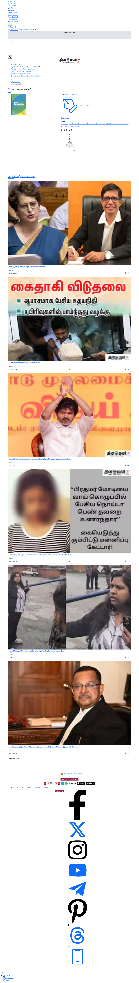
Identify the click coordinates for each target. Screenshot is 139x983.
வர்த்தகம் (66, 118)
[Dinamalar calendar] (55, 783)
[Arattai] (69, 946)
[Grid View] (9, 92)
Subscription (15, 17)
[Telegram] (77, 889)
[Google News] (69, 925)
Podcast (13, 6)
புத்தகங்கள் (14, 15)
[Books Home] (12, 79)
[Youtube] (77, 870)
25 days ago (13, 561)
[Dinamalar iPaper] (50, 783)
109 (128, 753)
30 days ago (13, 753)
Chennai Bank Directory (69, 94)
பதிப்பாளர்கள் (15, 82)
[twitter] (77, 829)
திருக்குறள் (13, 19)
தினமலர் (13, 1)
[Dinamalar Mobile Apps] (77, 956)
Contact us (29, 787)
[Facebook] (77, 805)
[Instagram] (77, 850)
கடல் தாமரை (14, 22)
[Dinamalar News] (69, 223)
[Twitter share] (69, 137)
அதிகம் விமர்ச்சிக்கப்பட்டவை (21, 176)
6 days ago (12, 465)
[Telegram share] (69, 141)
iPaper (12, 8)
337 (128, 273)
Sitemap (46, 787)
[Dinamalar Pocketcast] (72, 783)
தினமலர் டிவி (14, 3)
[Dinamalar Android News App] (45, 783)
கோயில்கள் (14, 12)
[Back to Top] (2, 972)
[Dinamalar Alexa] (62, 783)
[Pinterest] (77, 911)
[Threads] (77, 935)
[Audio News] (70, 369)
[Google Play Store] (90, 783)
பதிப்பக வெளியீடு (85, 105)
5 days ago (12, 657)
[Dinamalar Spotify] (66, 783)
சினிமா (12, 10)
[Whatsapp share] (69, 139)
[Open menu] (10, 24)
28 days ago (13, 273)
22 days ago (13, 369)
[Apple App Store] (81, 783)
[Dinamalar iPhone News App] (59, 783)
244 (128, 465)
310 (128, 369)
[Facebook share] (69, 134)
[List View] (10, 92)
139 (128, 561)
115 (128, 657)
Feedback (38, 787)
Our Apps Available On (69, 779)
